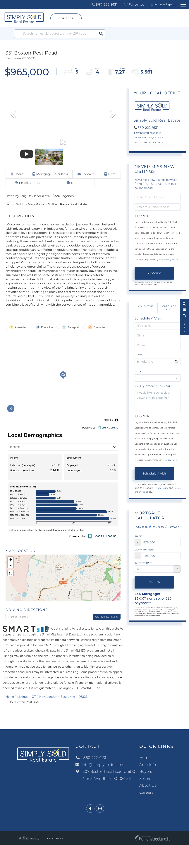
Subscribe (154, 273)
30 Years (158, 527)
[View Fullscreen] (10, 573)
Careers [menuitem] (146, 792)
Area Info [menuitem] (147, 764)
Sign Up (171, 4)
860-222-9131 (106, 4)
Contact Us (140, 142)
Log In (158, 4)
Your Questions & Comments (153, 386)
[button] (101, 34)
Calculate (154, 582)
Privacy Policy (171, 259)
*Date (138, 354)
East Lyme (68, 697)
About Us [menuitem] (147, 785)
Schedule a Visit (168, 308)
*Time (138, 370)
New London (48, 697)
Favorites (136, 4)
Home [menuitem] (145, 757)
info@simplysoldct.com (103, 764)
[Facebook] (90, 809)
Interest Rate (143, 563)
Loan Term (141, 527)
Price (138, 536)
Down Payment (144, 549)
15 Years (173, 527)
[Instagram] (100, 809)
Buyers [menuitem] (145, 771)
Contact (66, 18)
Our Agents (156, 142)
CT (34, 697)
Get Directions (106, 616)
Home (10, 697)
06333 (83, 697)
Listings (22, 697)
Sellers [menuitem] (145, 778)
